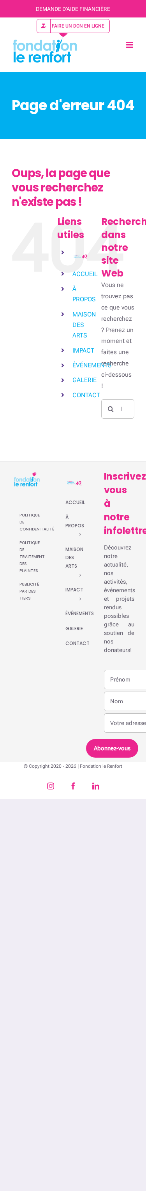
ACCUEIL (85, 274)
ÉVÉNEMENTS (92, 365)
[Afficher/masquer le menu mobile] (130, 45)
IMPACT (83, 350)
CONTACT (86, 395)
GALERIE (84, 380)
